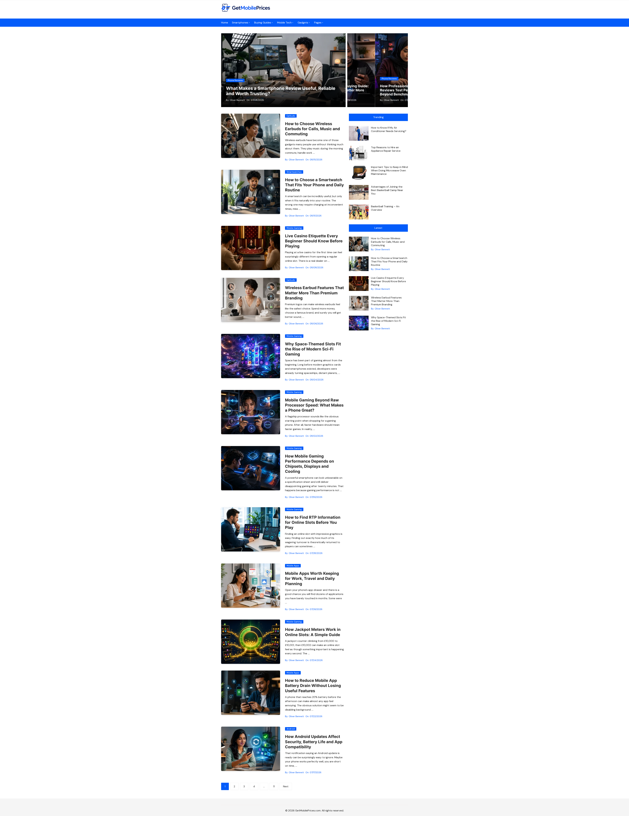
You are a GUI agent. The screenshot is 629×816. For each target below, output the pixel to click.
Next (285, 786)
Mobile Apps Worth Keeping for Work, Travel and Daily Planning (312, 578)
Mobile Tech (284, 22)
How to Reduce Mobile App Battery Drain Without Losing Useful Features (313, 685)
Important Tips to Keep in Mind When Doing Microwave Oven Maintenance (389, 170)
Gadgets (303, 22)
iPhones (358, 78)
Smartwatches (294, 172)
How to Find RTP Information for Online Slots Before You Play (312, 522)
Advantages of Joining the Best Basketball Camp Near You (387, 190)
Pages (317, 22)
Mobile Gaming (294, 228)
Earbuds (291, 115)
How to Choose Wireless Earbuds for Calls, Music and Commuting (312, 128)
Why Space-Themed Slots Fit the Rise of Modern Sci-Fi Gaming (313, 349)
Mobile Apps (293, 565)
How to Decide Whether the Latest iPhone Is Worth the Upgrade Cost (375, 90)
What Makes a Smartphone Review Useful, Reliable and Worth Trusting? (280, 91)
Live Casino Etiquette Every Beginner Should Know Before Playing (314, 241)
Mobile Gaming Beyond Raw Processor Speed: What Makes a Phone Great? (314, 405)
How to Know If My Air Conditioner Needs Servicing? (388, 129)
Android (291, 728)
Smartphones (240, 22)
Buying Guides (262, 22)
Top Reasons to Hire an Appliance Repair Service (385, 149)
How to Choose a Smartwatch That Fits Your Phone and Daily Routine (314, 184)
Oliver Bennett (237, 100)
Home (224, 22)
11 (274, 786)
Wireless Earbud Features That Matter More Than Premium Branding (314, 292)
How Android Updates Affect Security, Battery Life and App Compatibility (313, 741)
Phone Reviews (235, 80)
